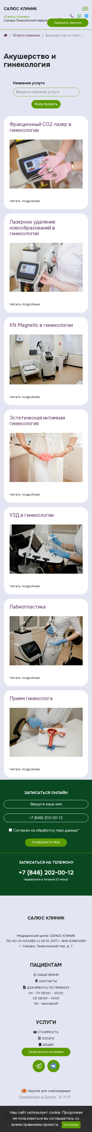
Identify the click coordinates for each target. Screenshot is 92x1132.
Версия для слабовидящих (49, 1091)
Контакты (47, 981)
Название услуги (29, 83)
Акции (47, 1045)
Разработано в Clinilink (38, 1097)
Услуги (47, 1038)
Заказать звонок (67, 23)
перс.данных (67, 830)
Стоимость (48, 1032)
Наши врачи (48, 975)
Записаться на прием (46, 1052)
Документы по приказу (47, 987)
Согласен (21, 830)
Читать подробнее (25, 201)
